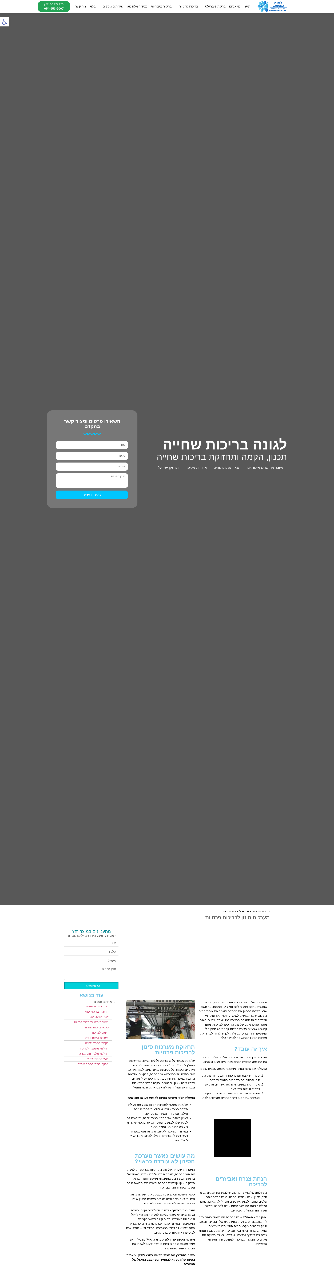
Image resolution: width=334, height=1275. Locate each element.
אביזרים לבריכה (99, 1017)
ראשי (247, 6)
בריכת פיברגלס (215, 6)
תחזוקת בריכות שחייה (96, 1011)
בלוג (93, 6)
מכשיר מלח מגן (137, 6)
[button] (4, 21)
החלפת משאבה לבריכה (94, 1048)
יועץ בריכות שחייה (97, 1059)
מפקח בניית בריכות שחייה (93, 1064)
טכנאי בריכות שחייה (97, 1027)
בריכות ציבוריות (161, 6)
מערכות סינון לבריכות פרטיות (91, 1022)
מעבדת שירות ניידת (97, 1038)
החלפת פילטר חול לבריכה (93, 1053)
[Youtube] (266, 477)
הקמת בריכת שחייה (97, 1043)
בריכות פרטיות (188, 6)
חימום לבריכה (100, 1032)
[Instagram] (274, 477)
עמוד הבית (264, 911)
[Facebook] (283, 477)
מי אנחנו (234, 6)
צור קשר (80, 6)
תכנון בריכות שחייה (97, 1006)
